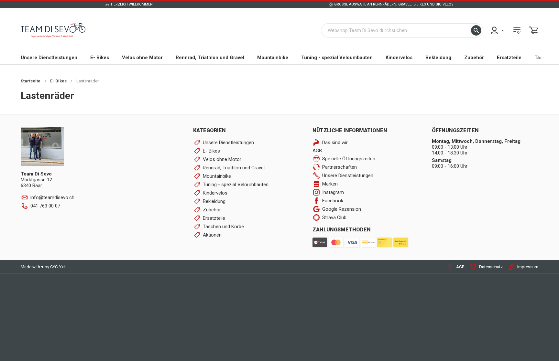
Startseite (30, 81)
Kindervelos (399, 57)
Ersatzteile (509, 57)
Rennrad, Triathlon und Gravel (210, 57)
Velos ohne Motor (142, 57)
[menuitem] (497, 30)
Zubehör (474, 57)
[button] (476, 30)
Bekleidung (438, 57)
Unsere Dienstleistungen (49, 57)
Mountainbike (272, 57)
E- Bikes (99, 57)
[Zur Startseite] (53, 30)
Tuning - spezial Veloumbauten (337, 57)
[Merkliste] (516, 30)
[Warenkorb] (533, 30)
